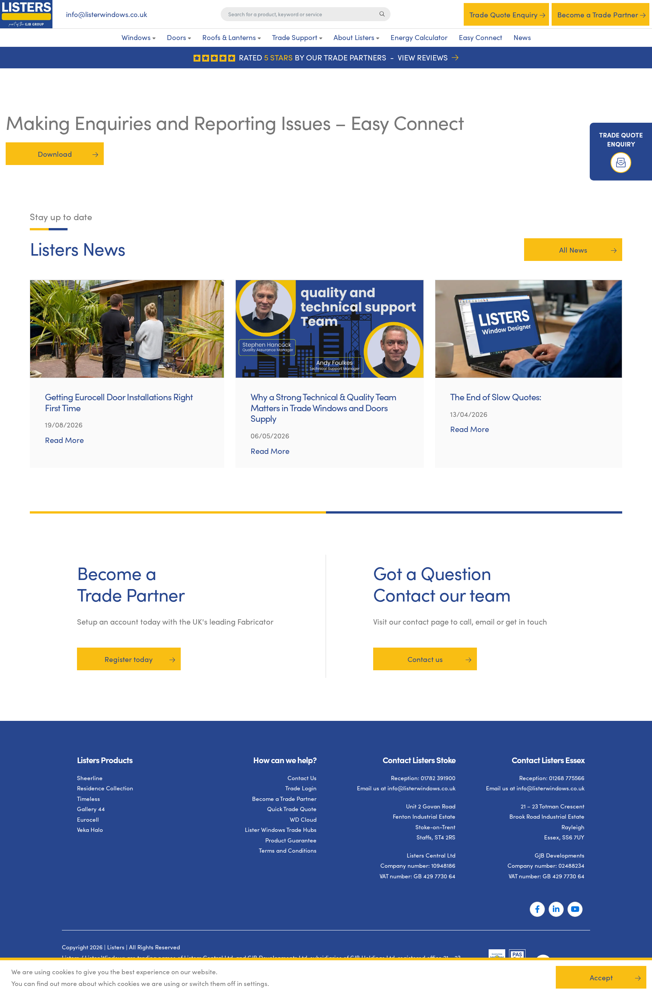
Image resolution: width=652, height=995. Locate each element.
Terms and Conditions (288, 851)
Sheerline (90, 778)
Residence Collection (105, 788)
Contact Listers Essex (548, 759)
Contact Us (302, 778)
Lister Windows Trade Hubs (281, 830)
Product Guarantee (291, 840)
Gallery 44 (91, 809)
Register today (129, 658)
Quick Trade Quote (292, 809)
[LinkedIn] (556, 909)
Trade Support (294, 37)
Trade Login (301, 788)
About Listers (354, 37)
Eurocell (88, 819)
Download (55, 154)
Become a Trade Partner (597, 14)
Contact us (425, 658)
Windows (136, 37)
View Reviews (424, 57)
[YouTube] (575, 909)
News (522, 37)
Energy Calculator (419, 37)
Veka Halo (90, 830)
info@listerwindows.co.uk (106, 14)
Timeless (88, 798)
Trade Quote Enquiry (503, 14)
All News (573, 250)
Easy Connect (480, 37)
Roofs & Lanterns (229, 37)
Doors (176, 37)
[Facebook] (537, 909)
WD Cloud (303, 819)
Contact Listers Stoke (419, 759)
